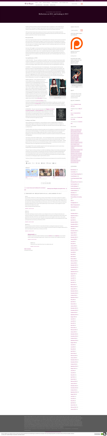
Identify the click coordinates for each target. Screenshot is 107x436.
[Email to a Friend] (46, 183)
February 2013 (73, 381)
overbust (50, 235)
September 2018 (74, 250)
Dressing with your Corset (76, 181)
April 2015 (73, 325)
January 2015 (73, 331)
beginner (72, 129)
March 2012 (73, 405)
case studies (39, 98)
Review (78, 151)
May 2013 (73, 374)
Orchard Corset (79, 146)
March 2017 (73, 284)
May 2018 (73, 254)
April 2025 (73, 219)
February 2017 (73, 286)
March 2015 (73, 327)
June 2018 (73, 252)
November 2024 (74, 224)
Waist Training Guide (63, 2)
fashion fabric (73, 138)
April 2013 (73, 377)
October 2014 (73, 338)
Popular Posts (68, 428)
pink (81, 149)
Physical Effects (61, 428)
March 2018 (73, 258)
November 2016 (74, 293)
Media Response (74, 194)
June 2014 (73, 346)
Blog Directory (39, 4)
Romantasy (73, 153)
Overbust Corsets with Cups (76, 105)
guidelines (77, 140)
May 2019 (73, 243)
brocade (79, 131)
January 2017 (73, 288)
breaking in (75, 131)
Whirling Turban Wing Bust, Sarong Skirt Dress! (56, 188)
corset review (76, 135)
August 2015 (73, 316)
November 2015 (74, 310)
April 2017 (73, 282)
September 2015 (74, 314)
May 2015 (73, 323)
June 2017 (73, 278)
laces (72, 144)
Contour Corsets (79, 133)
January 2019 (73, 245)
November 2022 (74, 230)
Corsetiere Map (38, 103)
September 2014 (74, 340)
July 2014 (72, 344)
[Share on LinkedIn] (50, 183)
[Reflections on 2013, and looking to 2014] (59, 172)
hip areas (72, 142)
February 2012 (73, 407)
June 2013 (73, 372)
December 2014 (74, 333)
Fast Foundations (74, 184)
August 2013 (73, 368)
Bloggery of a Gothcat (50, 109)
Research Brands (46, 2)
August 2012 (73, 394)
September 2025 (74, 215)
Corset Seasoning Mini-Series (76, 178)
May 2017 (73, 280)
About (36, 2)
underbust (57, 235)
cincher (75, 133)
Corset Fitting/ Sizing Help (76, 174)
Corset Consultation (39, 100)
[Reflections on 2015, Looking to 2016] (45, 172)
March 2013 (73, 379)
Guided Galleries (74, 190)
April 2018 (73, 256)
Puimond (72, 151)
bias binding (77, 129)
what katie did (73, 162)
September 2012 (74, 392)
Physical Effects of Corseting (76, 196)
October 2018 (73, 247)
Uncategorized (49, 11)
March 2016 (73, 303)
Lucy (72, 113)
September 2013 (74, 366)
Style (72, 200)
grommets (72, 140)
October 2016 (73, 295)
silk (71, 155)
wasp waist (78, 160)
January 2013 (73, 383)
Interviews (73, 192)
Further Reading (74, 186)
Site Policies (48, 428)
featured (77, 138)
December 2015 (74, 308)
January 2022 (73, 235)
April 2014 (73, 351)
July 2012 (72, 396)
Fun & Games (46, 4)
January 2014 (73, 357)
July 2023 (72, 228)
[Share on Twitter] (44, 183)
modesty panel (73, 146)
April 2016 (73, 301)
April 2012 (73, 402)
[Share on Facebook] (42, 183)
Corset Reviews (74, 176)
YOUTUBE (26, 428)
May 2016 (73, 299)
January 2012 (73, 409)
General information (75, 188)
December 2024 (74, 222)
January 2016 (73, 306)
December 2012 (74, 385)
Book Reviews (73, 169)
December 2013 (74, 359)
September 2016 (74, 297)
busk (72, 133)
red (75, 151)
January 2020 (73, 239)
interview (80, 142)
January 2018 (73, 262)
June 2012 (73, 398)
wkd (77, 162)
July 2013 (72, 370)
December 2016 (74, 290)
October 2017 (73, 269)
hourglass (76, 142)
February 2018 (73, 260)
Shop (40, 2)
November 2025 (74, 213)
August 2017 (73, 273)
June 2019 (73, 241)
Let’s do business (75, 428)
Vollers (76, 158)
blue (71, 131)
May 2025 (73, 217)
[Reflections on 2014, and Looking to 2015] (32, 172)
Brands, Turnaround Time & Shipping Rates (36, 428)
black (80, 129)
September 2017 (74, 271)
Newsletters (52, 4)
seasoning (79, 153)
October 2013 (73, 364)
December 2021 (74, 237)
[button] (104, 433)
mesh (78, 144)
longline (75, 144)
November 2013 (74, 361)
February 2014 (73, 355)
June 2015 (73, 321)
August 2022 (73, 232)
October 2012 (73, 389)
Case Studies (73, 171)
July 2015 (72, 318)
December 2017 (74, 265)
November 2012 (74, 387)
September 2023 (74, 226)
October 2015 (73, 312)
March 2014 (73, 353)
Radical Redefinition (40, 110)
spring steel (75, 155)
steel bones (79, 155)
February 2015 (73, 329)
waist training (73, 160)
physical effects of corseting (75, 149)
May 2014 (73, 349)
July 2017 (72, 275)
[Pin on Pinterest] (48, 183)
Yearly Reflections (57, 11)
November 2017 (74, 267)
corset (72, 135)
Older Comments (27, 248)
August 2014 (73, 342)
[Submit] (82, 4)
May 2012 (73, 400)
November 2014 (74, 336)
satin (76, 153)
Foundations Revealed (30, 110)
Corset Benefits (55, 2)
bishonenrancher (31, 234)
